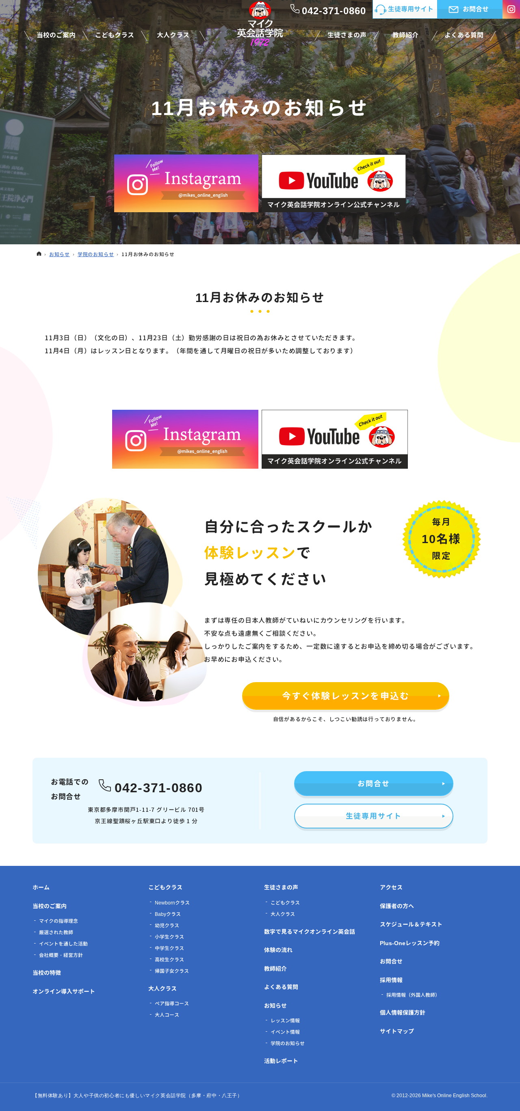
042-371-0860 (159, 786)
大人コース (167, 1014)
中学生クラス (169, 948)
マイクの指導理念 (58, 920)
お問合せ (374, 783)
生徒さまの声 (281, 887)
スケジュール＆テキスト (411, 924)
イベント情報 (285, 1031)
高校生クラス (169, 959)
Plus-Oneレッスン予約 (410, 943)
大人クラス (162, 988)
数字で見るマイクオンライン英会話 (309, 931)
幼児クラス (167, 925)
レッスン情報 (285, 1020)
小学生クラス (169, 936)
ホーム (41, 887)
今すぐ (346, 695)
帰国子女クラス (172, 971)
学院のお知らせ (288, 1043)
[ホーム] (39, 254)
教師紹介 (275, 968)
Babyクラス (168, 914)
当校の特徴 (46, 972)
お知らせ (275, 1005)
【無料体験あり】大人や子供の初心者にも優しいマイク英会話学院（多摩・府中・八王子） (137, 1095)
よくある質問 (281, 987)
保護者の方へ (397, 906)
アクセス (391, 887)
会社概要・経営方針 (61, 955)
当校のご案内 (49, 906)
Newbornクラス (172, 902)
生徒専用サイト (374, 816)
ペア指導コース (172, 1003)
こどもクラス (165, 887)
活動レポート (281, 1061)
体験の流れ (278, 950)
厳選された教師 (56, 932)
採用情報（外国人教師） (413, 994)
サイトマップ (397, 1031)
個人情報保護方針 (402, 1012)
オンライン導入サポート (63, 991)
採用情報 (391, 980)
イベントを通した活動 (63, 943)
